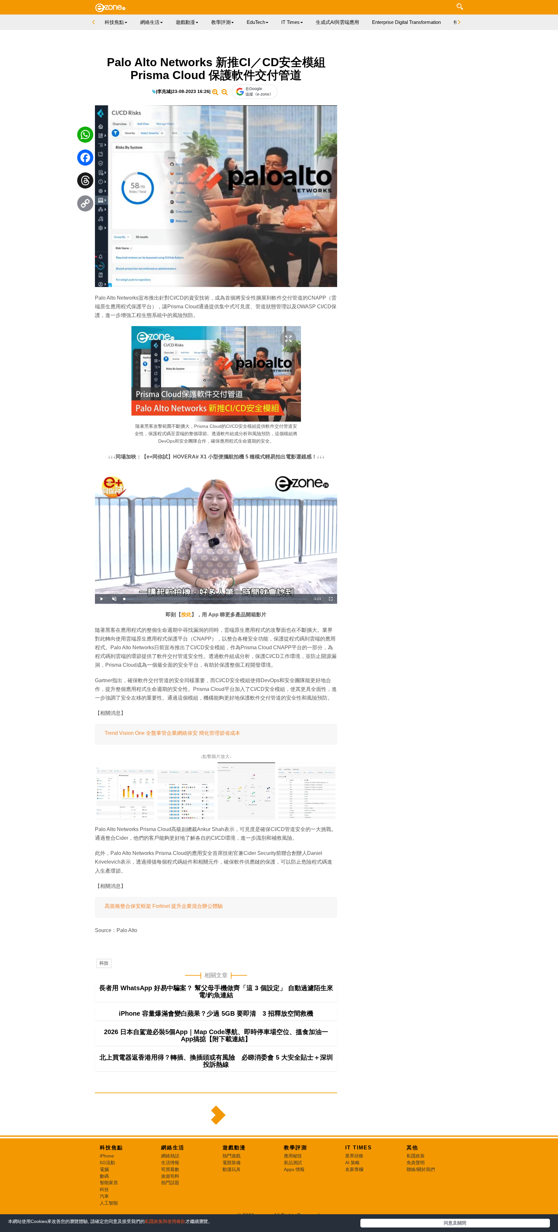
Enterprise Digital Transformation (406, 22)
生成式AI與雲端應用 (337, 22)
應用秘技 (293, 1155)
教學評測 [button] (221, 22)
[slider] (215, 599)
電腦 (104, 1169)
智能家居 (109, 1182)
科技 (103, 963)
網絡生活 (172, 1147)
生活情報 (170, 1162)
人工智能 (109, 1203)
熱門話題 (170, 1182)
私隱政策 (416, 1155)
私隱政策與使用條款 (165, 1221)
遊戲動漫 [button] (185, 22)
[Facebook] (85, 159)
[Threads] (85, 182)
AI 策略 (352, 1162)
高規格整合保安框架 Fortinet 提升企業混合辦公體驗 (164, 906)
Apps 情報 (294, 1169)
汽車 (104, 1196)
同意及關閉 (455, 1223)
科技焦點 (111, 1147)
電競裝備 (231, 1162)
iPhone (107, 1155)
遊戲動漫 (234, 1147)
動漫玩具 (231, 1169)
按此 (186, 614)
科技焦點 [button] (114, 22)
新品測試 (293, 1162)
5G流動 (107, 1162)
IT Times (358, 1147)
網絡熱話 (170, 1155)
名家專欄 (354, 1169)
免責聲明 (416, 1162)
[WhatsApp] (85, 136)
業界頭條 (354, 1155)
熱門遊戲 (231, 1155)
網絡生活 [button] (150, 22)
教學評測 (295, 1147)
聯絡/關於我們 (421, 1169)
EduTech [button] (256, 22)
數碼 (104, 1176)
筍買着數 (170, 1169)
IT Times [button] (290, 22)
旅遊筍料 (170, 1176)
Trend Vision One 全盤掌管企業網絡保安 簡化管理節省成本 (172, 733)
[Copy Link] (85, 205)
